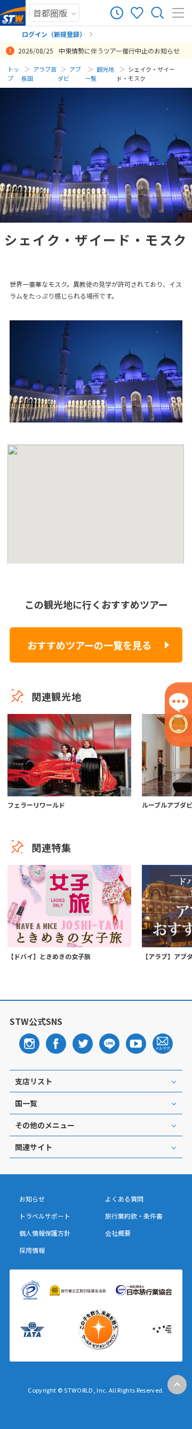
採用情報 (32, 1250)
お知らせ (32, 1199)
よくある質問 (124, 1199)
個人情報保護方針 (44, 1233)
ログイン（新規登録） (54, 34)
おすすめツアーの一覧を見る (89, 645)
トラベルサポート (44, 1216)
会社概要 (118, 1233)
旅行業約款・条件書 (134, 1216)
